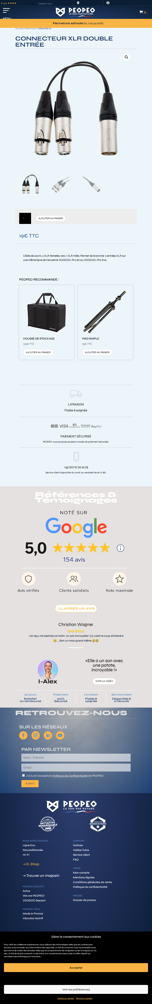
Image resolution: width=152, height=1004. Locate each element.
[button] (126, 57)
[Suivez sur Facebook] (23, 735)
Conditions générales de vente (92, 882)
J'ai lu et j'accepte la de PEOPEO (65, 775)
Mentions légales (84, 877)
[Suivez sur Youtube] (60, 735)
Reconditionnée (33, 850)
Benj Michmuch (76, 624)
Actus (26, 891)
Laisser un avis (78, 608)
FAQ (76, 859)
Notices (78, 845)
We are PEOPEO (33, 895)
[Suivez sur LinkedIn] (48, 735)
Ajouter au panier (50, 218)
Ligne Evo (29, 845)
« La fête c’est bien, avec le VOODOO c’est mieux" (104, 667)
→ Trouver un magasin (41, 875)
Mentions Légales (66, 998)
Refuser (76, 978)
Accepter (76, 967)
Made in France (33, 913)
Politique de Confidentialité (70, 775)
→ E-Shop (31, 864)
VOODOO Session (34, 900)
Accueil (19, 28)
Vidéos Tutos (81, 850)
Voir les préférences (76, 989)
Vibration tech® (33, 918)
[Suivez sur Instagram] (35, 735)
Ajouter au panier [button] (38, 352)
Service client (121, 694)
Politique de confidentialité (90, 887)
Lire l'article (104, 683)
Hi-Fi (26, 854)
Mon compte (81, 872)
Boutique (31, 28)
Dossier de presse (84, 900)
